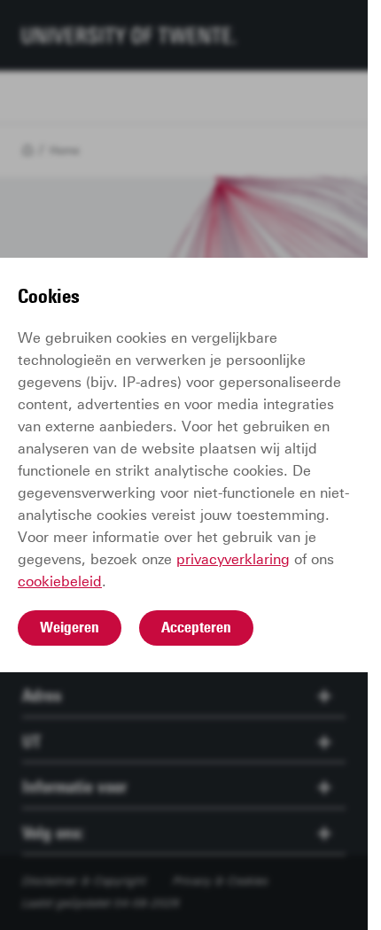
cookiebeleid (60, 581)
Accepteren (196, 627)
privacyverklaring (233, 559)
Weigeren (69, 627)
